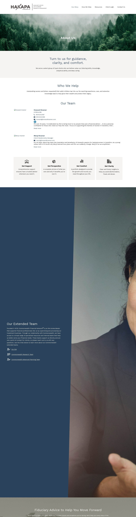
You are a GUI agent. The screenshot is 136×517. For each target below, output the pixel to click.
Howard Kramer (40, 110)
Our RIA (14, 349)
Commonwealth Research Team (22, 354)
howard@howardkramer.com (46, 119)
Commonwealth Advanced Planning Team (25, 359)
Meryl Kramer (39, 136)
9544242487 (40, 115)
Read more (37, 128)
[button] (75, 7)
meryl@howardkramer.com (45, 140)
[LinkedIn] (35, 122)
